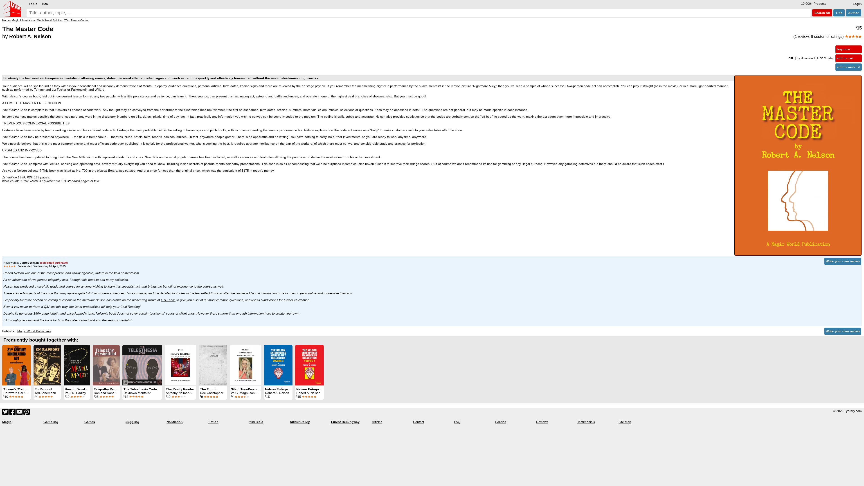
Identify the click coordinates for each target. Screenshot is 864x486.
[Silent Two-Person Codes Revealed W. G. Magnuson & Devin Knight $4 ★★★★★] (245, 365)
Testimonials (586, 422)
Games (89, 422)
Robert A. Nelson (30, 36)
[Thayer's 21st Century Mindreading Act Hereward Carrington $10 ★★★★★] (16, 365)
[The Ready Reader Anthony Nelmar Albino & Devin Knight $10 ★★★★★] (180, 365)
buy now (843, 49)
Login (857, 4)
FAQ (457, 422)
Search (822, 13)
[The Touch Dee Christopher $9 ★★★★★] (213, 365)
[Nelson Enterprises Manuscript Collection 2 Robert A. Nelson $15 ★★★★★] (309, 365)
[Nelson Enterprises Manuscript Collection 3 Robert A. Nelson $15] (278, 365)
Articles (377, 422)
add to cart (845, 58)
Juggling (132, 422)
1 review (802, 36)
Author (853, 13)
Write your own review (843, 261)
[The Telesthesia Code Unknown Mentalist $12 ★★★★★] (142, 365)
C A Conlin (168, 300)
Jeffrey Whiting (29, 262)
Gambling (50, 422)
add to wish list (848, 67)
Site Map (625, 422)
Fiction (213, 422)
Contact (418, 422)
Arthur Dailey (300, 422)
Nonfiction (174, 422)
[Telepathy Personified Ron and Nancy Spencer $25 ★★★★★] (106, 365)
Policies (500, 422)
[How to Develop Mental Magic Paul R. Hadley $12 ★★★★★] (77, 365)
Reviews (542, 422)
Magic (6, 422)
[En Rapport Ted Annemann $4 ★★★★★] (47, 365)
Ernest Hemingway (345, 422)
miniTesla (256, 422)
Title (839, 13)
